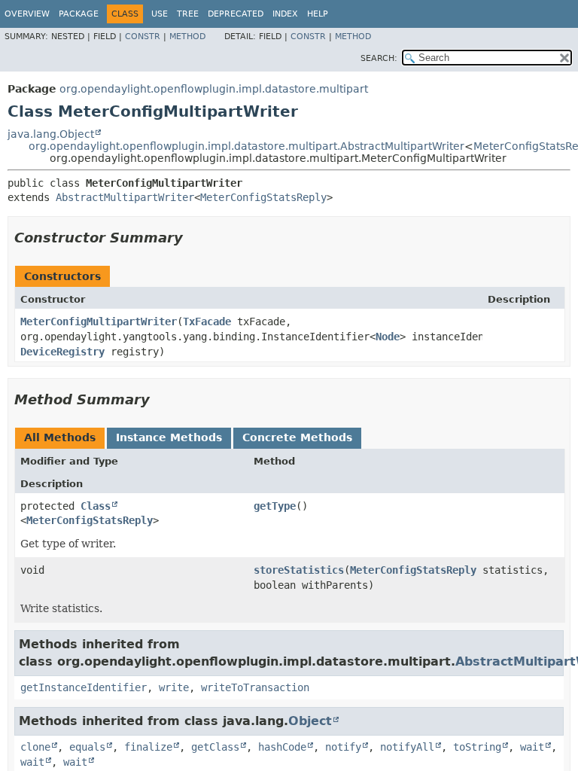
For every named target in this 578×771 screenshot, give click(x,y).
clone (35, 747)
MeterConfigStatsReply (263, 197)
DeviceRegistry (62, 352)
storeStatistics (299, 570)
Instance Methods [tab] (169, 437)
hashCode (282, 747)
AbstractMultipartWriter (125, 197)
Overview (27, 14)
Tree (188, 14)
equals (87, 747)
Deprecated (235, 14)
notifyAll (407, 747)
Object (310, 721)
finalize (148, 747)
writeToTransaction (255, 687)
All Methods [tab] (60, 437)
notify (343, 747)
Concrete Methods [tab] (297, 437)
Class (96, 506)
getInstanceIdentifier (83, 687)
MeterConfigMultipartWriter (98, 321)
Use (159, 14)
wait (532, 747)
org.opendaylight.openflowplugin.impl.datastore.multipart (213, 89)
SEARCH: (378, 58)
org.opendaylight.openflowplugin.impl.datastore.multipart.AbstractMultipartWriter (246, 146)
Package (79, 14)
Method (187, 36)
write (174, 687)
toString (477, 747)
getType (275, 506)
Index (285, 14)
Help (317, 14)
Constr (142, 36)
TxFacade (207, 321)
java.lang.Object (51, 134)
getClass (215, 747)
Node (388, 337)
